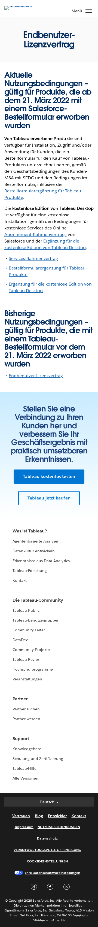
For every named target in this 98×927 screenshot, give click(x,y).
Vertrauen (21, 815)
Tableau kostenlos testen (49, 476)
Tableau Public (26, 610)
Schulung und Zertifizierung (38, 758)
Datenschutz (47, 838)
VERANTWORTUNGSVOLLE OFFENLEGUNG (47, 849)
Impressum (24, 827)
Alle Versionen (25, 778)
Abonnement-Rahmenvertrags (35, 234)
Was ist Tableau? (30, 531)
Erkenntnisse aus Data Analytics (41, 560)
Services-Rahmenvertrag (33, 258)
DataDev (20, 639)
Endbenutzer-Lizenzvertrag (36, 375)
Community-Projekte (31, 649)
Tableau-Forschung (30, 570)
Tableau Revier (26, 659)
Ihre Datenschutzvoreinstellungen (52, 872)
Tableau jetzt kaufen (49, 498)
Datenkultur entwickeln (34, 551)
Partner (20, 699)
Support (21, 738)
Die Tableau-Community (38, 600)
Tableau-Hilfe (24, 768)
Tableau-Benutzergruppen (36, 620)
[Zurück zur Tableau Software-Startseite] (23, 6)
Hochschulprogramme (33, 669)
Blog (39, 815)
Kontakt (20, 580)
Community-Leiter (29, 630)
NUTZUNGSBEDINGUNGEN (59, 827)
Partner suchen (26, 709)
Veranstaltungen (27, 679)
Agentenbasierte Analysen (36, 541)
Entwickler (57, 815)
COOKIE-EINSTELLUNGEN (47, 861)
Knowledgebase (27, 748)
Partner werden (26, 718)
